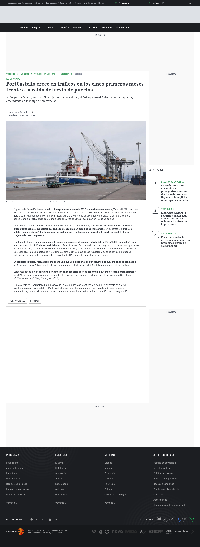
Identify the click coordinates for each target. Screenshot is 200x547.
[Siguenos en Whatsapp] (191, 519)
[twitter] (32, 112)
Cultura (108, 489)
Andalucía (60, 473)
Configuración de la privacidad (169, 505)
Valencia (59, 478)
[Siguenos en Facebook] (178, 519)
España (65, 27)
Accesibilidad (160, 499)
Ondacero (10, 74)
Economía (78, 27)
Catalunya (60, 468)
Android (38, 519)
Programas (38, 27)
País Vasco (61, 494)
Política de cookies (163, 473)
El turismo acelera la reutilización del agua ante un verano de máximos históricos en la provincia (174, 218)
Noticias (78, 74)
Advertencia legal (162, 468)
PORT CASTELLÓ (17, 301)
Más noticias (122, 27)
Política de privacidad (164, 462)
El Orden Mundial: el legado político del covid (100, 3)
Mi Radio (156, 3)
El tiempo (107, 27)
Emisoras (24, 74)
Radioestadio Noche (16, 484)
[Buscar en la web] (190, 3)
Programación (124, 3)
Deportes (92, 27)
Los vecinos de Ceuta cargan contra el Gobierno (63, 3)
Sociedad (109, 478)
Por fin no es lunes (15, 494)
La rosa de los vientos (17, 489)
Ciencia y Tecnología (115, 494)
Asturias (59, 489)
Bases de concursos (163, 484)
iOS (55, 519)
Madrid (59, 462)
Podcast (52, 27)
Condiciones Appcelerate (166, 489)
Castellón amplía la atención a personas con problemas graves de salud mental (175, 241)
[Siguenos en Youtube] (159, 519)
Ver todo (10, 503)
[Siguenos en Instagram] (171, 519)
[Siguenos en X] (184, 519)
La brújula (11, 473)
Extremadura (62, 484)
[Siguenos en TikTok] (165, 519)
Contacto (158, 494)
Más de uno (12, 462)
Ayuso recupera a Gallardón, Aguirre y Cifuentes (25, 3)
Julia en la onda (14, 468)
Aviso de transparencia (165, 478)
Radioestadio (13, 478)
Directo (24, 27)
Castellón (65, 74)
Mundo (108, 468)
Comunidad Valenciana (44, 74)
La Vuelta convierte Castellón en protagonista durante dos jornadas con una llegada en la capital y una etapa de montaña (174, 193)
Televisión (109, 484)
